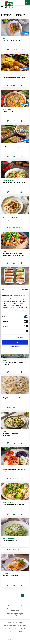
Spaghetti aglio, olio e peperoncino (14, 182)
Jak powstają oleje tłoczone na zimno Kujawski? (15, 614)
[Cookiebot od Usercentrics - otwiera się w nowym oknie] (21, 290)
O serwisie (11, 622)
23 (18, 595)
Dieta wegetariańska (8, 73)
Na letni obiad (7, 109)
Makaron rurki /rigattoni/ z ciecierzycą (12, 219)
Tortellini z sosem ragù (10, 576)
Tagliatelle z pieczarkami (11, 398)
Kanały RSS (8, 628)
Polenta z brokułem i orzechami (13, 504)
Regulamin (19, 622)
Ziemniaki (5, 360)
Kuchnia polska (7, 287)
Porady (15, 628)
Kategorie (22, 628)
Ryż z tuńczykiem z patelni (11, 40)
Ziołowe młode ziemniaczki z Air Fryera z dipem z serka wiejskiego (14, 77)
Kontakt (10, 631)
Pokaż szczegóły (20, 337)
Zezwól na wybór (15, 346)
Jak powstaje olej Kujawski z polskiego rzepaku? (15, 609)
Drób (4, 251)
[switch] (26, 321)
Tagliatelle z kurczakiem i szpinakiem (11, 434)
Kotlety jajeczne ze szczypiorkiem (14, 147)
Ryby (4, 38)
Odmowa (15, 350)
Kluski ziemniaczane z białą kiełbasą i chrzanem (14, 363)
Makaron (5, 216)
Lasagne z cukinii (8, 111)
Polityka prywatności (10, 625)
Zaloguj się (18, 631)
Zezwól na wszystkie (15, 341)
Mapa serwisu (22, 625)
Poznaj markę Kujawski (15, 606)
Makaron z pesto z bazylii (11, 540)
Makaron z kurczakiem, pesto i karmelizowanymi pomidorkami (13, 254)
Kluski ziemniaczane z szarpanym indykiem (14, 470)
